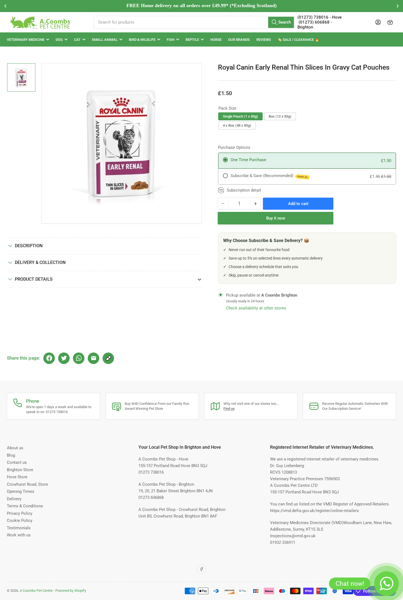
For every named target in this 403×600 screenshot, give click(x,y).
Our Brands (239, 40)
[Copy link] (108, 358)
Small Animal (105, 40)
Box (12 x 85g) (280, 116)
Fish (170, 40)
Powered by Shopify (70, 590)
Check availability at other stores (256, 308)
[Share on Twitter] (64, 358)
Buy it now (275, 218)
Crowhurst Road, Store (27, 484)
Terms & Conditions (25, 506)
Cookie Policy (19, 520)
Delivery (14, 498)
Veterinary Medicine (25, 40)
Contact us (17, 462)
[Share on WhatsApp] (78, 358)
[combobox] (194, 22)
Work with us (19, 535)
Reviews (263, 40)
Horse (216, 40)
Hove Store (17, 476)
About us (15, 447)
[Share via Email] (93, 358)
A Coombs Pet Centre (36, 590)
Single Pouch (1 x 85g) (240, 116)
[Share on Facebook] (49, 358)
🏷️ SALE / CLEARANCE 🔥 (298, 40)
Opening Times (20, 491)
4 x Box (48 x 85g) (237, 125)
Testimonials (19, 527)
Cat (77, 40)
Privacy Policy (19, 513)
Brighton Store (20, 469)
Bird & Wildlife (142, 40)
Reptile (192, 40)
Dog (59, 40)
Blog (11, 455)
